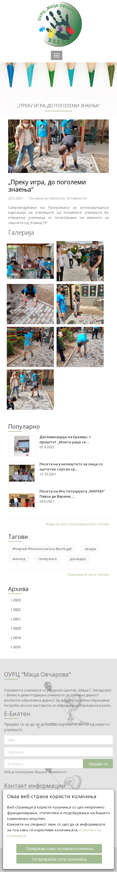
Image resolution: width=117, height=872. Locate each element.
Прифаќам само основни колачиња (59, 848)
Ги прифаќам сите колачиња (59, 859)
